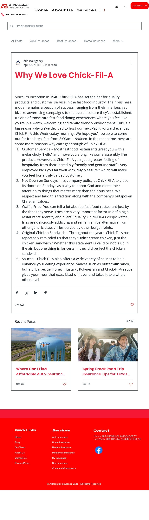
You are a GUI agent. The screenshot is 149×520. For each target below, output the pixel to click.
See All (130, 321)
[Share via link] (45, 293)
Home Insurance (94, 41)
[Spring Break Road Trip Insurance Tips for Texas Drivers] (108, 344)
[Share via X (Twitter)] (26, 293)
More (116, 41)
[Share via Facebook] (17, 293)
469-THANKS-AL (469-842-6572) (119, 436)
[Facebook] (99, 450)
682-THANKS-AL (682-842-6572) (123, 438)
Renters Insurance (62, 447)
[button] (62, 10)
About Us (20, 452)
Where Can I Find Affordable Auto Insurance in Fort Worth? (40, 371)
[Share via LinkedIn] (36, 293)
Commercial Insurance (64, 468)
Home (18, 437)
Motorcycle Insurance (63, 452)
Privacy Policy (22, 463)
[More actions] (131, 63)
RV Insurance (59, 458)
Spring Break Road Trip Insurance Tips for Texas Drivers (105, 371)
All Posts (16, 41)
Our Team (20, 447)
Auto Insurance (39, 41)
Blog (17, 442)
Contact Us (21, 458)
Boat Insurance (66, 41)
